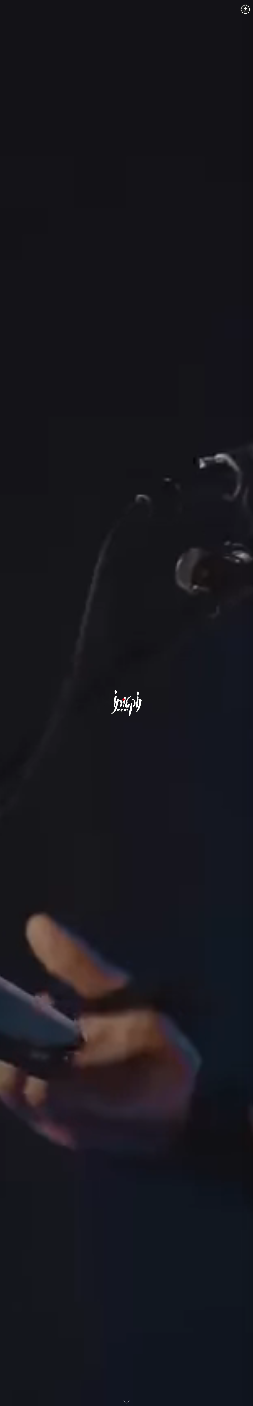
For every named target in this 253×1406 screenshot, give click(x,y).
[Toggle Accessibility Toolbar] (245, 9)
